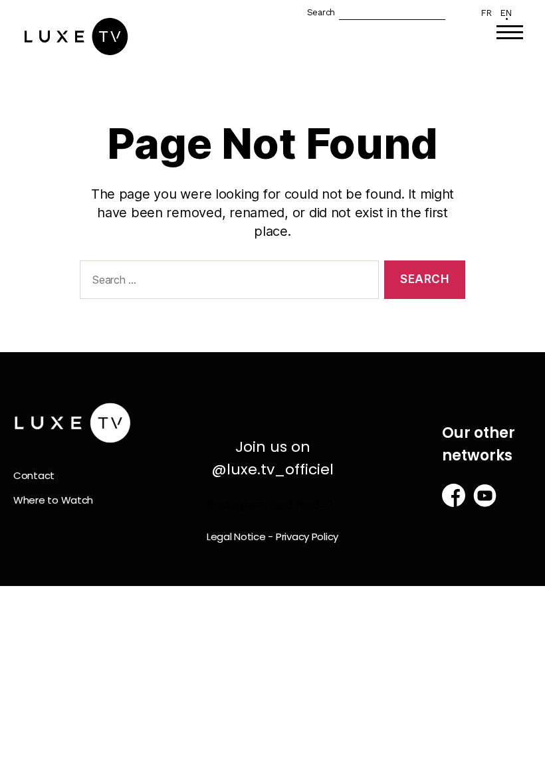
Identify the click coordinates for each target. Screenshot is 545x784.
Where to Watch (53, 500)
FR (486, 13)
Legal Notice (236, 536)
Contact (33, 475)
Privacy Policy (307, 536)
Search (321, 12)
